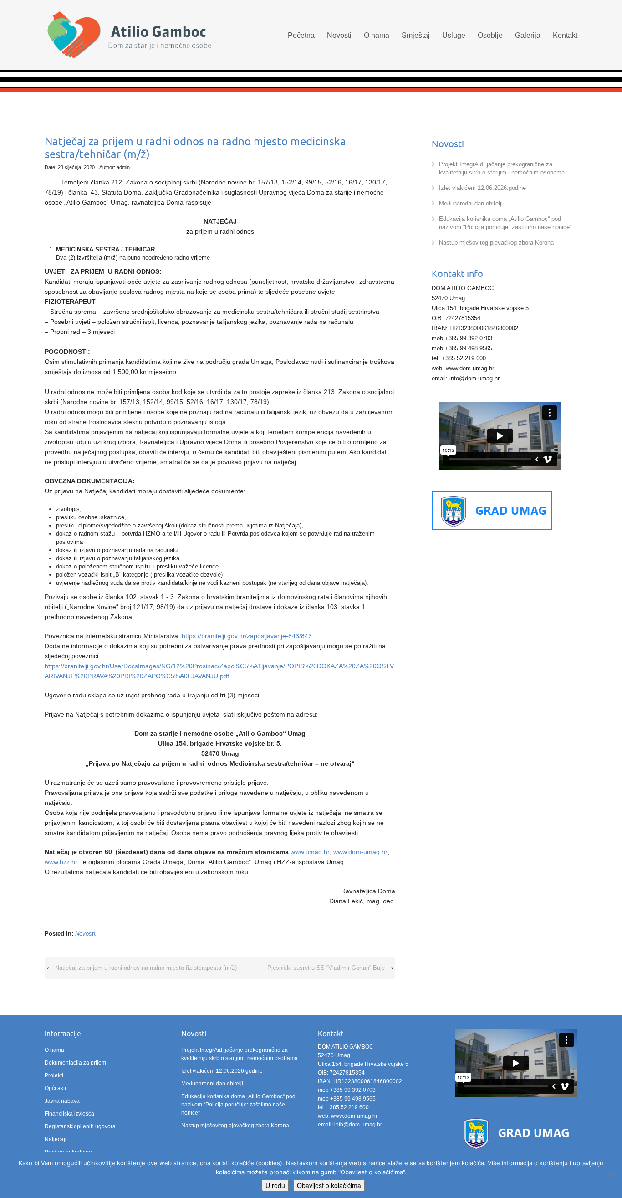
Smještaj (416, 35)
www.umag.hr (310, 851)
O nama (376, 35)
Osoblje (490, 35)
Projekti (54, 1075)
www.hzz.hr (61, 861)
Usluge (453, 35)
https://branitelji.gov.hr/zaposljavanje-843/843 (247, 636)
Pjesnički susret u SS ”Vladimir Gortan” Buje (326, 967)
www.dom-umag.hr (360, 851)
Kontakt (565, 35)
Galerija (527, 35)
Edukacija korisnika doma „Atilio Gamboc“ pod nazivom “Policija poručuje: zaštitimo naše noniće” (238, 1104)
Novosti (339, 35)
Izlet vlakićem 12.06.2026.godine (482, 187)
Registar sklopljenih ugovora (80, 1126)
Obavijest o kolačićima (329, 1185)
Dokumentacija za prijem (75, 1063)
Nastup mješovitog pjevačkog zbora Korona (496, 242)
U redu (275, 1185)
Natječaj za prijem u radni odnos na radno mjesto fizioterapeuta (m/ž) (146, 967)
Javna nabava (62, 1101)
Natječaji (55, 1139)
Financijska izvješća (69, 1114)
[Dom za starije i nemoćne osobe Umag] (129, 36)
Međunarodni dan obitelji (471, 203)
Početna (301, 35)
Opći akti (55, 1088)
